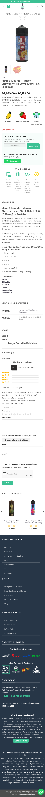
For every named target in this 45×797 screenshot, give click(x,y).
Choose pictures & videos (16, 440)
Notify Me (33, 146)
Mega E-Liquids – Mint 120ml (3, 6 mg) (11, 522)
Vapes (4, 279)
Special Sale (7, 293)
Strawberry (23, 312)
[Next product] (20, 17)
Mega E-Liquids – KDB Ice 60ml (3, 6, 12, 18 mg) (33, 522)
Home (8, 14)
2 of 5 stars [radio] (6, 414)
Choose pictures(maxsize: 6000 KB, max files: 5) (20, 436)
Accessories (7, 290)
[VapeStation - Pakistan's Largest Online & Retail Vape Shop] (23, 6)
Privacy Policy (9, 625)
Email (4, 454)
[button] (3, 6)
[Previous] (5, 42)
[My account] (37, 6)
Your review (6, 417)
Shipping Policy (10, 633)
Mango (21, 310)
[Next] (40, 42)
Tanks (4, 287)
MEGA (4, 78)
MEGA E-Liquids (31, 14)
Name (4, 444)
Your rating (6, 411)
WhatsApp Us (14, 161)
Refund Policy (9, 629)
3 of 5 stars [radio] (11, 414)
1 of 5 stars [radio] (2, 414)
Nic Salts (5, 285)
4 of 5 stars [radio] (18, 414)
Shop (17, 14)
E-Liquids (6, 282)
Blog (6, 604)
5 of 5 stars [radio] (26, 414)
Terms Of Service (10, 620)
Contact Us (8, 552)
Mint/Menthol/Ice (31, 310)
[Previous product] (24, 17)
